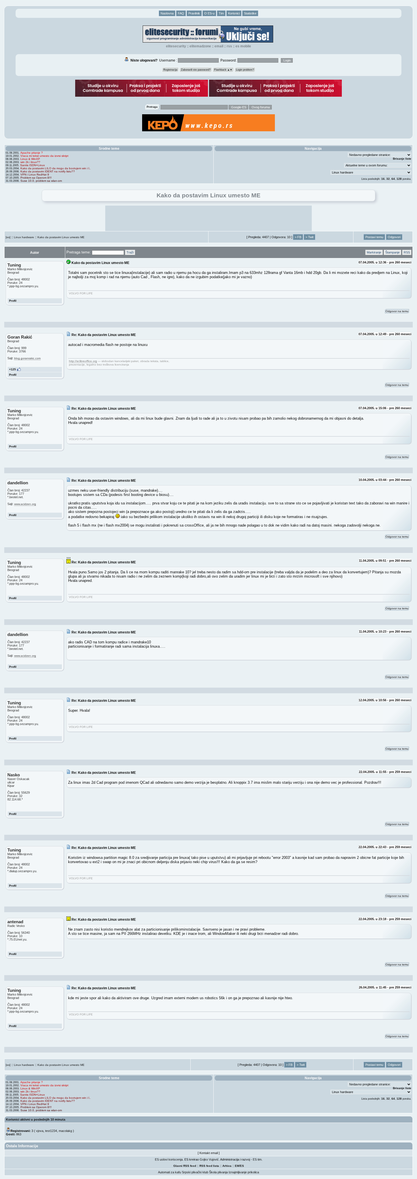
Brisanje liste (402, 158)
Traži (130, 252)
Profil (12, 300)
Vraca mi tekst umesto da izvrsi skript (44, 155)
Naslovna (167, 13)
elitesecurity (176, 46)
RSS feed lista (209, 1165)
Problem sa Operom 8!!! (36, 177)
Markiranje (374, 252)
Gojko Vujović (209, 1159)
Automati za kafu (169, 1172)
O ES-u (209, 13)
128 (399, 178)
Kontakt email (208, 1153)
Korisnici (234, 13)
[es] (8, 237)
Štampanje (392, 252)
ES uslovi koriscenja (169, 1159)
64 (393, 178)
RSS (229, 46)
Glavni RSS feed (184, 1165)
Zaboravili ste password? (195, 69)
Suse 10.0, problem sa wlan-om (41, 180)
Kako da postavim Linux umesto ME (61, 237)
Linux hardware (24, 237)
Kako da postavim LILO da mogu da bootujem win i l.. (55, 168)
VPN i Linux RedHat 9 (34, 174)
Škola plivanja (218, 1172)
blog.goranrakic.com (27, 358)
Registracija (170, 69)
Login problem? (245, 69)
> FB (298, 237)
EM (237, 1165)
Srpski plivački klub (195, 1172)
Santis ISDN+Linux (32, 165)
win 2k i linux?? (30, 162)
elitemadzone (200, 46)
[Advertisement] (208, 218)
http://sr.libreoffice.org (83, 361)
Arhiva (226, 1165)
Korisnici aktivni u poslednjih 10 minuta (35, 1119)
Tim (221, 13)
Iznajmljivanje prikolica (244, 1172)
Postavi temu (374, 237)
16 (383, 178)
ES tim (257, 1159)
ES (242, 1165)
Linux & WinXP (30, 158)
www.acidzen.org (25, 504)
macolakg (65, 1130)
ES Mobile (243, 46)
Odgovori (394, 237)
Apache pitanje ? (31, 152)
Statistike (250, 13)
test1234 (51, 1130)
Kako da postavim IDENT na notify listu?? (47, 171)
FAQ (181, 13)
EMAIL (218, 46)
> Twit (309, 237)
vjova (39, 1130)
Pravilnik (194, 13)
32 (388, 178)
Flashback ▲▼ (223, 69)
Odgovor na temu (397, 311)
